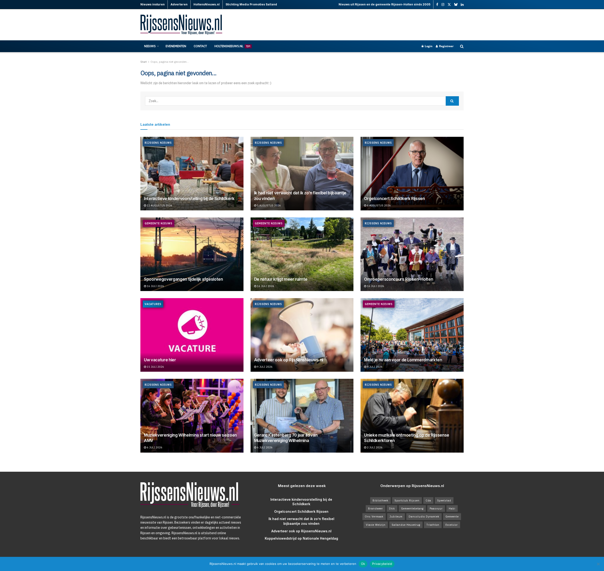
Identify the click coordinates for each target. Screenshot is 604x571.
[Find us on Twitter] (449, 4)
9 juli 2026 (264, 366)
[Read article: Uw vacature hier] (191, 335)
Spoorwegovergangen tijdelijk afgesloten (183, 279)
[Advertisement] (378, 24)
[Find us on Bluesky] (455, 4)
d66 (392, 508)
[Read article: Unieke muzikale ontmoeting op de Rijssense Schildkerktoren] (412, 415)
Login (428, 46)
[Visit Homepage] (181, 25)
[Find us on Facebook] (437, 4)
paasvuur (436, 508)
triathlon (432, 524)
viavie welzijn (376, 524)
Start (143, 61)
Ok (363, 564)
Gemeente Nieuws (158, 223)
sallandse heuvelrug (406, 524)
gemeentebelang (412, 508)
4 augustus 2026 (378, 205)
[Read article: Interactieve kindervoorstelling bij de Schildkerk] (191, 173)
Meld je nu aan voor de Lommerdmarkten (403, 360)
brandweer (375, 508)
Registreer (445, 46)
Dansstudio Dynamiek (424, 516)
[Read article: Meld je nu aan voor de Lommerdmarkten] (412, 335)
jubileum (396, 516)
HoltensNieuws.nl (232, 46)
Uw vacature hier (160, 360)
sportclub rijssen (406, 500)
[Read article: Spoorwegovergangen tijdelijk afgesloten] (191, 254)
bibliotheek (380, 500)
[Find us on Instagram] (442, 4)
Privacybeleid (382, 564)
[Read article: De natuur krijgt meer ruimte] (302, 254)
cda (428, 500)
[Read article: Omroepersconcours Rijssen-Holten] (412, 254)
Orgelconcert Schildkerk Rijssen (394, 198)
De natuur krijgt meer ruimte (280, 279)
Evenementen (176, 46)
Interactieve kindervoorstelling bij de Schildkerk (189, 198)
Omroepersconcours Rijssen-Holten (398, 279)
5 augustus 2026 (268, 205)
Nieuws (150, 46)
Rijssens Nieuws (158, 142)
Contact (200, 46)
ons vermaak (374, 516)
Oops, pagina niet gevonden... (170, 61)
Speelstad (444, 500)
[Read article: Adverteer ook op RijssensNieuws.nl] (302, 335)
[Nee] (598, 564)
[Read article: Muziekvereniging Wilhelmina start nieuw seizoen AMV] (191, 415)
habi (452, 508)
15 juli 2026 (155, 366)
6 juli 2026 (154, 447)
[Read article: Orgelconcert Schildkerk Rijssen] (412, 173)
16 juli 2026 (155, 286)
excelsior (451, 524)
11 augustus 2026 (159, 205)
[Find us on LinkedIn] (462, 4)
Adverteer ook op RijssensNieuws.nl (288, 360)
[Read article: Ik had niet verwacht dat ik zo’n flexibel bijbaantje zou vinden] (302, 173)
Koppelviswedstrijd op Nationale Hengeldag (301, 538)
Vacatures (153, 304)
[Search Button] (462, 46)
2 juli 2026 (374, 447)
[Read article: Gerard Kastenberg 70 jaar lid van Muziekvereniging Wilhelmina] (302, 415)
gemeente (452, 516)
